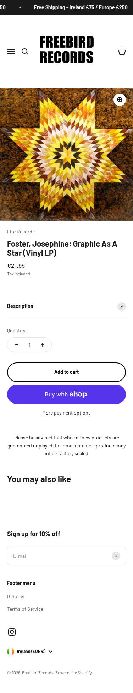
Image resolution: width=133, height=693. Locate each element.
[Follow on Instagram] (12, 632)
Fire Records (21, 232)
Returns (15, 596)
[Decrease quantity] (16, 345)
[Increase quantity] (42, 345)
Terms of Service (25, 609)
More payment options (66, 413)
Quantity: (17, 330)
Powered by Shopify (73, 672)
